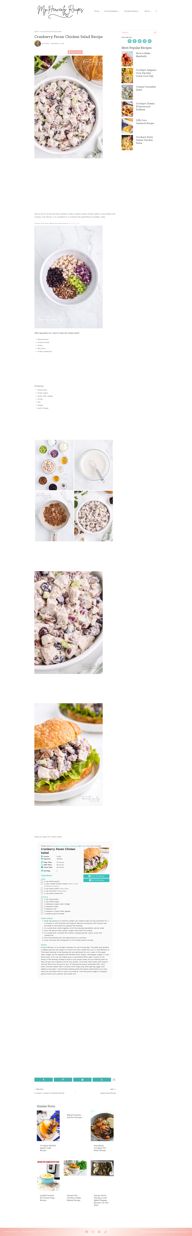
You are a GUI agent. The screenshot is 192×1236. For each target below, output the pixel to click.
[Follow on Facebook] (135, 41)
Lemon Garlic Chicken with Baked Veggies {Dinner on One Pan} (101, 1200)
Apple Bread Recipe (108, 1091)
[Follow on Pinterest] (130, 41)
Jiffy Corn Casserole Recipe (145, 122)
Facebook (56, 846)
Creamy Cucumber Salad (146, 88)
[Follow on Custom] (150, 41)
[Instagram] (93, 1232)
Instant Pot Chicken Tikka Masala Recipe (74, 1197)
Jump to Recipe (76, 52)
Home (96, 11)
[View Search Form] (156, 11)
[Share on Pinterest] (63, 1080)
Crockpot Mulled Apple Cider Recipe (48, 1148)
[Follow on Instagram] (145, 41)
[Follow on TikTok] (140, 41)
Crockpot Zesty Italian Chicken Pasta (144, 139)
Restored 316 (184, 1232)
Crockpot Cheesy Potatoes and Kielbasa (145, 106)
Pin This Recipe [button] (97, 880)
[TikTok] (105, 1232)
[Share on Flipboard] (82, 1080)
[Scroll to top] (187, 1228)
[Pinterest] (99, 1232)
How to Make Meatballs (143, 55)
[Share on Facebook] (43, 1080)
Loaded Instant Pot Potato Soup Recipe (47, 1197)
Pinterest (74, 846)
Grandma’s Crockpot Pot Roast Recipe (100, 1148)
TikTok (84, 846)
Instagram (65, 846)
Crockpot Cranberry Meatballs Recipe (49, 1091)
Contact (44, 1231)
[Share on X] (102, 1080)
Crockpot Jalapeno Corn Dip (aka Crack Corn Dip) (146, 72)
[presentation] (48, 1125)
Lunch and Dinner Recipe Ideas (51, 31)
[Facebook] (86, 1232)
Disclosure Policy (74, 223)
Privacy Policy (10, 1231)
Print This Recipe (97, 876)
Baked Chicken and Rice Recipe (74, 1116)
